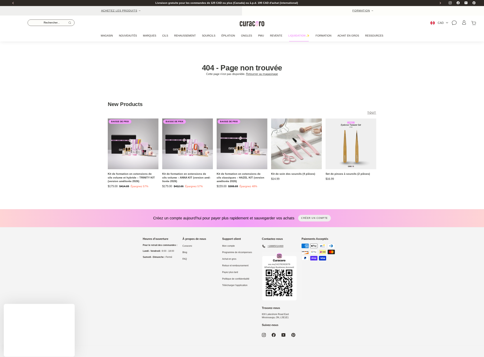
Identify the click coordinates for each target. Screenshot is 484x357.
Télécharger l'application (234, 285)
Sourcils (208, 35)
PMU (261, 35)
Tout (371, 112)
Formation (323, 35)
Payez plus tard (230, 272)
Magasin (107, 35)
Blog (184, 252)
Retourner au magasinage (262, 74)
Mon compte (228, 246)
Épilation (228, 35)
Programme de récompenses (237, 252)
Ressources (374, 35)
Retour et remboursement (235, 265)
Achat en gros (348, 35)
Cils (165, 35)
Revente (276, 35)
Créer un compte (314, 218)
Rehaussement (185, 35)
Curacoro (187, 246)
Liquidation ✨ (298, 35)
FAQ (184, 259)
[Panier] (474, 23)
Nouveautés (128, 35)
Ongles (246, 35)
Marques (149, 35)
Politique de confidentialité (235, 278)
